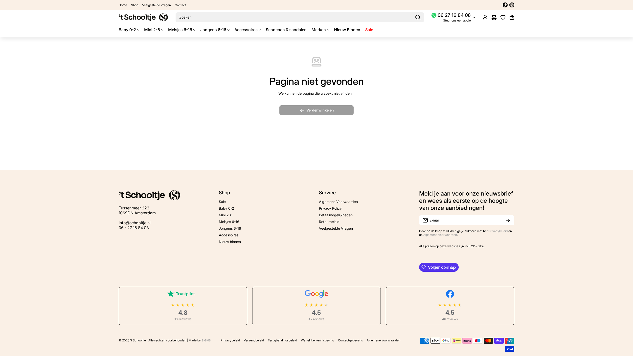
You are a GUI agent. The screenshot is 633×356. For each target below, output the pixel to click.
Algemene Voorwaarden (440, 235)
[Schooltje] (143, 17)
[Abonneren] (508, 220)
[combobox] (300, 17)
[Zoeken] (418, 17)
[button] (511, 17)
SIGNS (206, 340)
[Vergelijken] (494, 17)
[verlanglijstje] (502, 17)
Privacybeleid (498, 231)
